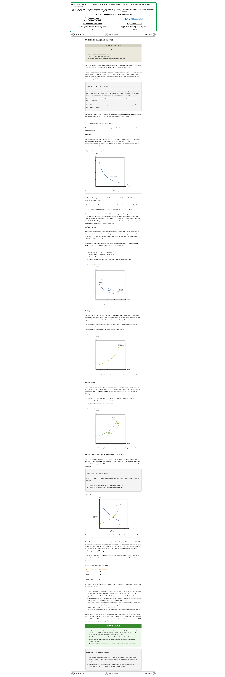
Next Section (148, 34)
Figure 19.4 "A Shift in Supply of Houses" (102, 391)
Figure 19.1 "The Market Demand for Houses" (119, 139)
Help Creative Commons (92, 24)
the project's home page (130, 9)
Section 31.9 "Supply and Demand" (99, 86)
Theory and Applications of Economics (119, 4)
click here (80, 6)
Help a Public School (134, 24)
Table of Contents (113, 34)
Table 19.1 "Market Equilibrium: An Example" (97, 555)
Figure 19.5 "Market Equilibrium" (93, 461)
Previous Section (79, 34)
